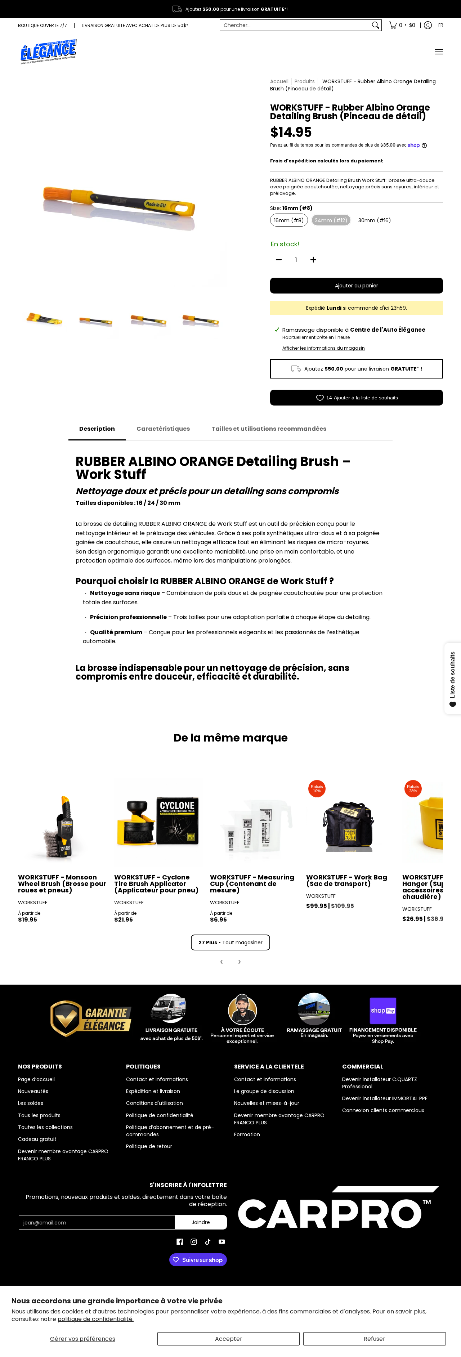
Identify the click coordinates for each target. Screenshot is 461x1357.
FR (440, 25)
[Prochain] (222, 182)
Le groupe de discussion (264, 1091)
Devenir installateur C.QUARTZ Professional (379, 1083)
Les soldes (30, 1103)
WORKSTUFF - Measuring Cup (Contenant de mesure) (252, 884)
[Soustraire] (278, 259)
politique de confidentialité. (96, 1319)
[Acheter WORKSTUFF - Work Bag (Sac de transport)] (350, 822)
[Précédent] (23, 182)
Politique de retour (149, 1146)
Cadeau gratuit (37, 1139)
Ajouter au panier (356, 285)
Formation (247, 1134)
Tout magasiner (230, 942)
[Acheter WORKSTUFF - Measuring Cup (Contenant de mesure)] (254, 822)
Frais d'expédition (293, 161)
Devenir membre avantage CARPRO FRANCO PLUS (63, 1155)
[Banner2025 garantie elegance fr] (230, 1017)
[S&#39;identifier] (428, 25)
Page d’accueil (36, 1079)
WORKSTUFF (33, 902)
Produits (305, 81)
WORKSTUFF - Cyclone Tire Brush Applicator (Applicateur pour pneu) (156, 884)
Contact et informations (157, 1079)
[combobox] (295, 25)
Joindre (201, 1222)
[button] (180, 1242)
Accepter (228, 1339)
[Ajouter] (313, 259)
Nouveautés (33, 1091)
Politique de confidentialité (159, 1115)
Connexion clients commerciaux (383, 1110)
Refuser (374, 1339)
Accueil (279, 81)
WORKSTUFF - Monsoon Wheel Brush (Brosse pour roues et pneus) (62, 884)
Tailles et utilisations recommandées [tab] (268, 429)
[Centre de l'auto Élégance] (48, 52)
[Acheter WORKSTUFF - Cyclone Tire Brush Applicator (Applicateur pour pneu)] (158, 822)
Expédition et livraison (153, 1091)
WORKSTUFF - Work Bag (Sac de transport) (346, 880)
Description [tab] (97, 429)
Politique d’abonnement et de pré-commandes (170, 1131)
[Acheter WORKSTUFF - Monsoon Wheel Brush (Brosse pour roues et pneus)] (62, 822)
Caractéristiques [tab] (163, 429)
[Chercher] (375, 25)
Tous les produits (39, 1115)
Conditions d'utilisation (154, 1103)
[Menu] (438, 52)
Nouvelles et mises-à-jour (266, 1103)
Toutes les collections (45, 1127)
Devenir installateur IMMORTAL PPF (385, 1098)
